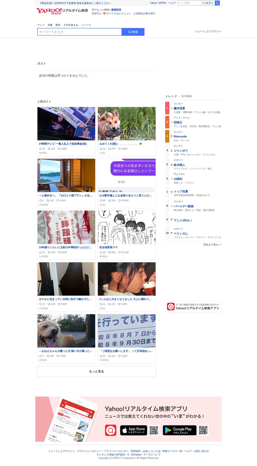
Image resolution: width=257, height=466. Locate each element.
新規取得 (116, 9)
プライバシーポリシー (89, 451)
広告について (150, 451)
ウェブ (41, 25)
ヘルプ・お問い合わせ (196, 451)
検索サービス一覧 (172, 451)
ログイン (97, 13)
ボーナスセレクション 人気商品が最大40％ (131, 13)
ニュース (86, 25)
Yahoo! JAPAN (158, 3)
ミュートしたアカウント (208, 31)
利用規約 (136, 451)
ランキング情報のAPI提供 (111, 454)
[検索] (217, 3)
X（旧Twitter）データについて (144, 454)
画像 (50, 25)
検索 (135, 31)
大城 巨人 (209, 3)
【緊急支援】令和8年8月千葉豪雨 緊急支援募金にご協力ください (75, 3)
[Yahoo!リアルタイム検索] (62, 9)
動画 (58, 25)
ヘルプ (172, 3)
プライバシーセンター (116, 451)
